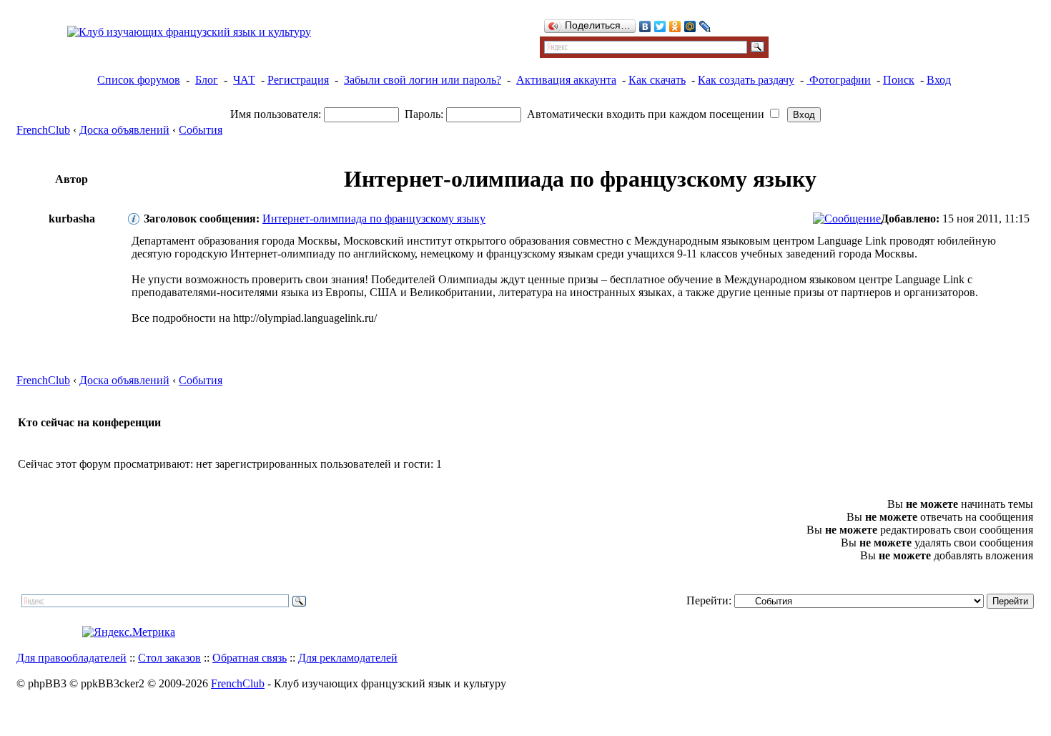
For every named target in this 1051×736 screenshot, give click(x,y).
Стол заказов (169, 658)
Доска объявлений (124, 130)
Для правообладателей (71, 658)
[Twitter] (660, 26)
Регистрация (298, 80)
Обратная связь (249, 658)
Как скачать (657, 80)
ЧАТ (244, 80)
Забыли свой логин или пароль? (422, 80)
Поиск (898, 80)
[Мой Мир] (690, 26)
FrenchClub (43, 130)
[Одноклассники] (675, 26)
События (200, 130)
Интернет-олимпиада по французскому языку (373, 218)
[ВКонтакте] (645, 26)
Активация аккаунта (566, 80)
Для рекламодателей (348, 658)
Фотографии (838, 80)
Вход (939, 80)
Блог (206, 80)
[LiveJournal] (705, 26)
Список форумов (138, 80)
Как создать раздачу (746, 80)
